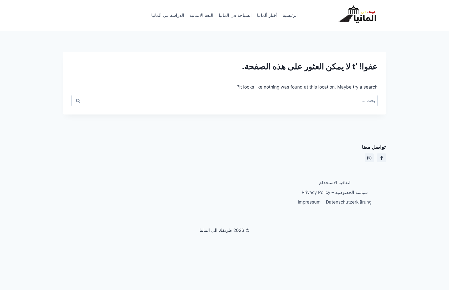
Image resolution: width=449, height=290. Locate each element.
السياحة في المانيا (235, 15)
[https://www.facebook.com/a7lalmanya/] (381, 157)
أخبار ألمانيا (267, 15)
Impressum (309, 202)
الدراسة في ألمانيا (167, 15)
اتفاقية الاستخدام (335, 182)
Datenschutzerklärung (349, 202)
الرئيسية (290, 15)
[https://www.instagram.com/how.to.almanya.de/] (369, 157)
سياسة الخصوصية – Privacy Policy (335, 192)
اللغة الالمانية (201, 15)
